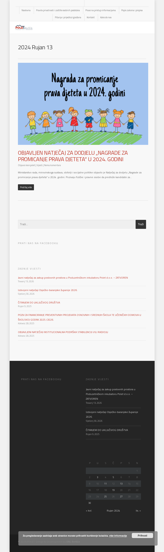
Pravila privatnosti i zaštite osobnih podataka (58, 10)
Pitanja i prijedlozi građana (68, 17)
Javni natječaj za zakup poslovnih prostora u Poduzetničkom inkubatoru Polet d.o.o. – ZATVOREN (73, 278)
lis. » (138, 510)
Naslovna (26, 10)
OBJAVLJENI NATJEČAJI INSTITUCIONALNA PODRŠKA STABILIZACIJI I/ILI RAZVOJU (63, 332)
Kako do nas (105, 17)
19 (113, 490)
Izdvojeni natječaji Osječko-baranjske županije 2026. (48, 290)
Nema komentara (52, 165)
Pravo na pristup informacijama (100, 10)
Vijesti (39, 165)
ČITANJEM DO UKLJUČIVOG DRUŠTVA (39, 302)
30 (89, 503)
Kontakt (91, 17)
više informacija (118, 535)
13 (121, 483)
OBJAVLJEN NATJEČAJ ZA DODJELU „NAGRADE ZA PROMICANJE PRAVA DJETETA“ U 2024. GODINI (73, 155)
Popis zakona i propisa (132, 10)
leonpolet (30, 165)
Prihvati (142, 535)
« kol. (89, 510)
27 (121, 496)
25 (105, 496)
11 (105, 483)
